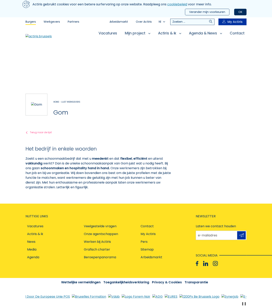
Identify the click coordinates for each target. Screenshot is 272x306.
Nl (160, 22)
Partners (73, 22)
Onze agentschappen (101, 234)
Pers (144, 241)
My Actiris (235, 21)
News (31, 241)
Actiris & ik (167, 33)
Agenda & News (203, 33)
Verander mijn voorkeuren (207, 12)
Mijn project (135, 33)
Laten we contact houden (216, 226)
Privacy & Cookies (167, 282)
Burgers (30, 22)
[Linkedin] (205, 263)
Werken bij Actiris (97, 241)
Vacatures (108, 33)
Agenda (33, 257)
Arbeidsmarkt (119, 22)
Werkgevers (52, 22)
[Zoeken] (211, 22)
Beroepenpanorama (100, 257)
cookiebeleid (177, 4)
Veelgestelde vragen (100, 226)
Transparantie (196, 282)
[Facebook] (197, 263)
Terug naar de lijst (41, 132)
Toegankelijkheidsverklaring (126, 282)
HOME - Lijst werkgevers (66, 101)
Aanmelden (241, 235)
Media (31, 249)
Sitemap (147, 249)
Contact (237, 33)
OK (240, 12)
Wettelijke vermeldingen (81, 282)
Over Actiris (144, 22)
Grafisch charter (97, 249)
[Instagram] (215, 263)
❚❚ (244, 303)
